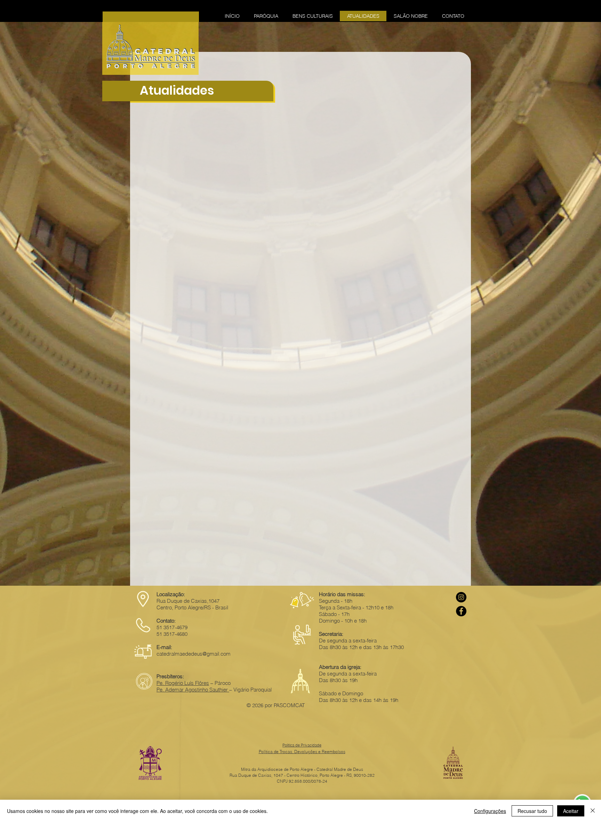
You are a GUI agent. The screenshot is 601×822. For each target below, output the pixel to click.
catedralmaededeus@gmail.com (194, 653)
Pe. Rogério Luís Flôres (183, 683)
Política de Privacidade (301, 745)
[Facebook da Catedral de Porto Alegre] (461, 611)
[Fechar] (592, 810)
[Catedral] (461, 597)
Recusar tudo (532, 810)
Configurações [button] (490, 810)
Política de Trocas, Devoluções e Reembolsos (302, 751)
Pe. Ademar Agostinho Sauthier (193, 689)
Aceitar (570, 810)
